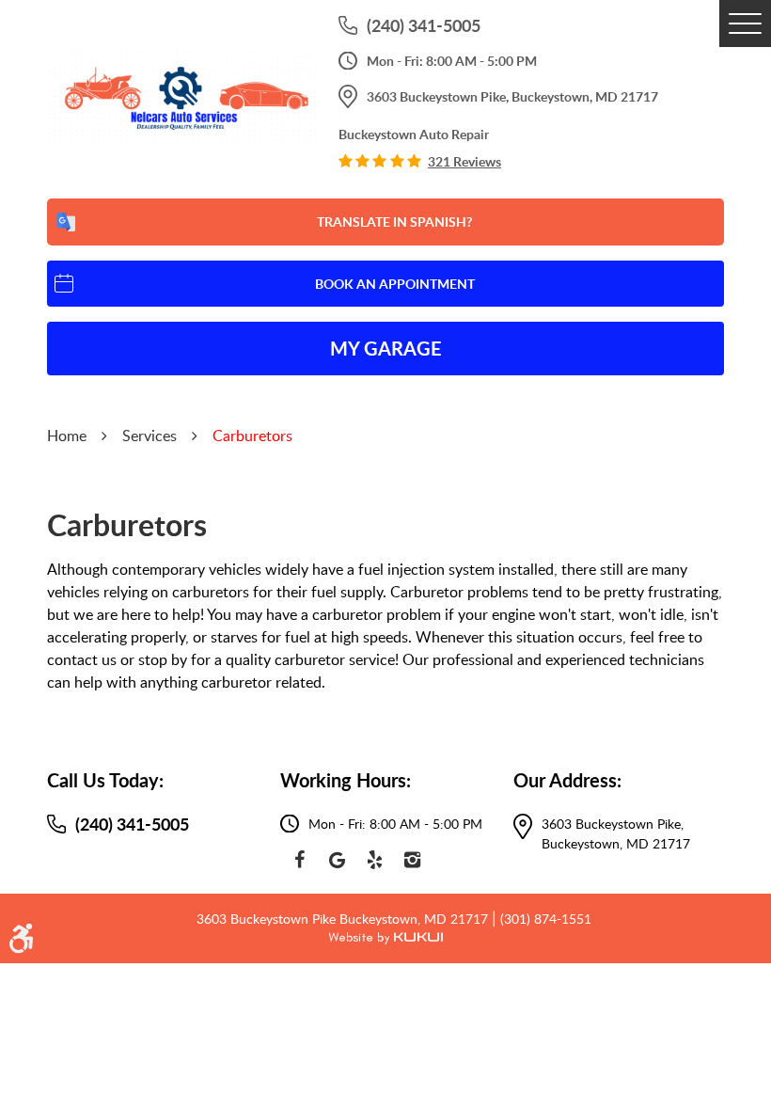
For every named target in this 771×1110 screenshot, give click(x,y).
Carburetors (252, 435)
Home (67, 435)
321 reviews (464, 161)
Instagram (412, 860)
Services (149, 435)
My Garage (386, 348)
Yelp (374, 860)
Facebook (299, 860)
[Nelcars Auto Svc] (181, 98)
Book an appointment (395, 284)
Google (336, 860)
